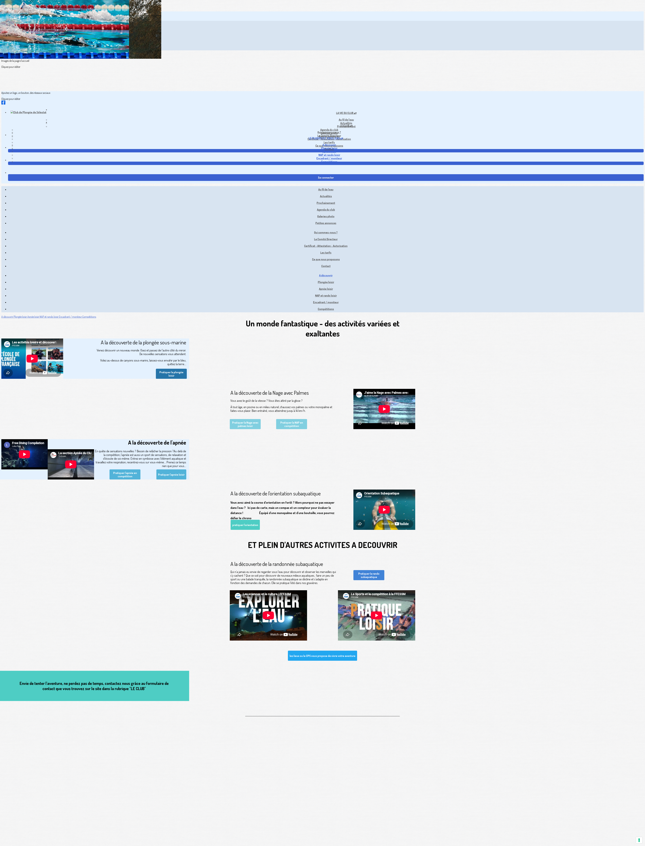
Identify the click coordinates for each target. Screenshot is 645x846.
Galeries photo (325, 216)
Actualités (326, 196)
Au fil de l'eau (346, 119)
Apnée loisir (329, 151)
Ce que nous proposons (326, 259)
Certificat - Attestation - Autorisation (326, 246)
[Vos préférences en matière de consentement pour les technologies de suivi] (639, 840)
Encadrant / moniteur (329, 158)
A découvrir (329, 145)
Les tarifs (329, 142)
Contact (326, 266)
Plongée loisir (329, 148)
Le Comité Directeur (329, 135)
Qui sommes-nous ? (329, 132)
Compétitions (329, 161)
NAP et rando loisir (329, 155)
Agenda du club (329, 129)
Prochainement (326, 203)
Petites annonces (325, 223)
